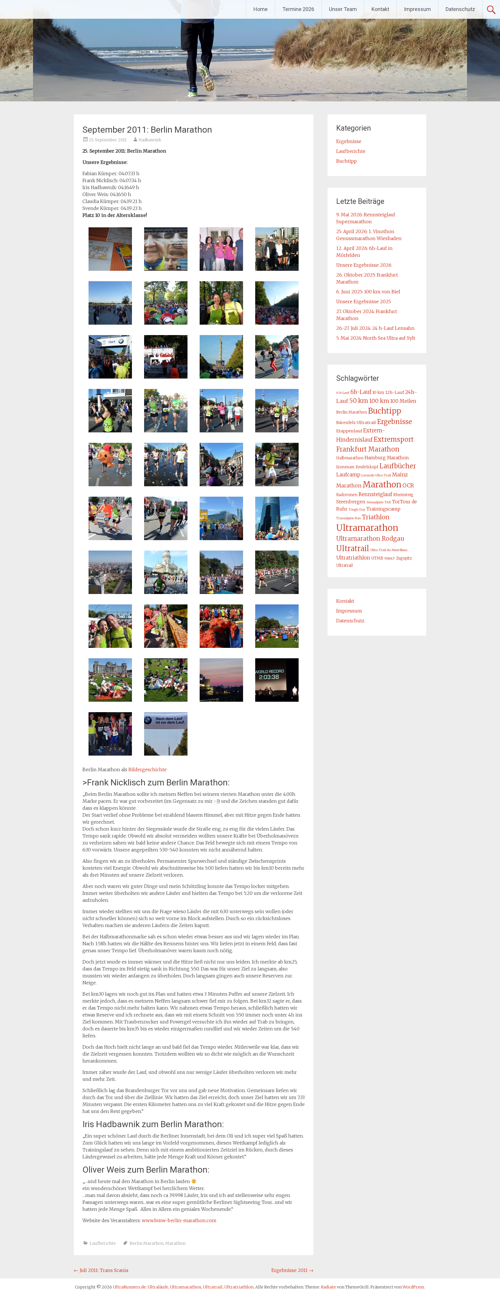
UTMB (377, 558)
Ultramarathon (367, 527)
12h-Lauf (394, 392)
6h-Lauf (360, 392)
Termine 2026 (298, 9)
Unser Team (343, 9)
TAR (388, 502)
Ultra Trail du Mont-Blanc (389, 550)
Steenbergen (350, 501)
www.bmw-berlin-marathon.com (179, 1220)
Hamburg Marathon (387, 457)
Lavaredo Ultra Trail (376, 475)
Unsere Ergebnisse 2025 (363, 301)
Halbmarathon (349, 458)
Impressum (417, 9)
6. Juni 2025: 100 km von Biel (368, 292)
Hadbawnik (150, 139)
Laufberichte (103, 1243)
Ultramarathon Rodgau (370, 538)
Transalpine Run (348, 518)
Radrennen (346, 494)
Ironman (345, 466)
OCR (408, 485)
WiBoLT (389, 558)
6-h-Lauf (342, 393)
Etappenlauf (349, 431)
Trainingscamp (383, 509)
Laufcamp (348, 474)
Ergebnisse (348, 141)
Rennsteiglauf (375, 494)
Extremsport (394, 439)
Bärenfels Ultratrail (356, 422)
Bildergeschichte (147, 769)
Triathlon (375, 517)
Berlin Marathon (146, 1243)
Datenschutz (460, 9)
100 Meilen (403, 401)
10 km (378, 392)
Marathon (175, 1243)
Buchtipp (346, 161)
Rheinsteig (403, 494)
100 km (379, 400)
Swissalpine (375, 502)
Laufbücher (397, 466)
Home (260, 9)
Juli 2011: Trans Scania (101, 1270)
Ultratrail (352, 548)
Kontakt (380, 9)
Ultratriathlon (353, 558)
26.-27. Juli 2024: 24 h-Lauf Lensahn (375, 328)
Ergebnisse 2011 (292, 1270)
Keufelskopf (367, 467)
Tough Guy (357, 509)
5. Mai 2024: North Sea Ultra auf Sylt (375, 338)
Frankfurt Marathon (367, 449)
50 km (358, 401)
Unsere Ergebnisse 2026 (363, 265)
